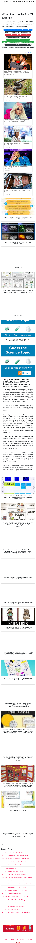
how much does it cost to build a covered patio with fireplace (18, 47)
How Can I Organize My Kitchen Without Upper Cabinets (17, 877)
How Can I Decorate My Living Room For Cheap (15, 855)
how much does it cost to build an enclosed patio (18, 32)
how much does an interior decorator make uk (18, 37)
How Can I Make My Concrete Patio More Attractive (15, 862)
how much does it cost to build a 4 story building (18, 35)
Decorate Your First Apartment (18, 1)
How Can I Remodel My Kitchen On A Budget (14, 900)
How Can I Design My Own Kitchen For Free (14, 874)
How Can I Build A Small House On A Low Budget (15, 896)
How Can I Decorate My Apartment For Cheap (14, 890)
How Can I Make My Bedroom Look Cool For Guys (15, 858)
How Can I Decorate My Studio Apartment (13, 893)
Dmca (5, 939)
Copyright (29, 939)
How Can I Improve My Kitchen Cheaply (12, 852)
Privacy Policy (20, 939)
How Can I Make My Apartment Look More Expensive (16, 912)
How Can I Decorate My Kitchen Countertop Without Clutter (17, 884)
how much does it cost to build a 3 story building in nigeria (18, 42)
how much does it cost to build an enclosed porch (18, 45)
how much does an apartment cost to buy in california (18, 30)
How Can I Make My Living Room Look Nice (13, 881)
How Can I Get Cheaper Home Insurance (13, 906)
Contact (12, 939)
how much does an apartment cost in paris (18, 40)
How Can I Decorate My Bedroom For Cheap (14, 865)
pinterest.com (10, 845)
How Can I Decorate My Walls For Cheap (13, 871)
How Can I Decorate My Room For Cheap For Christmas (17, 903)
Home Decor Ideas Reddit (9, 868)
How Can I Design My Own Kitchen (11, 909)
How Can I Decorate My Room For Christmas (14, 887)
